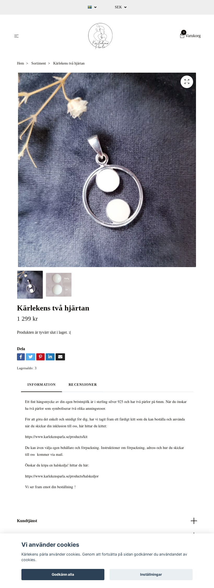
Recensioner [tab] (83, 385)
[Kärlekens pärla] (100, 36)
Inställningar (151, 574)
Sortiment (38, 63)
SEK (119, 7)
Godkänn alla (63, 574)
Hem (20, 63)
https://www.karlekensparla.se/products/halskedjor (62, 476)
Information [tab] (41, 385)
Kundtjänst (27, 520)
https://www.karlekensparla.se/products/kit (56, 436)
